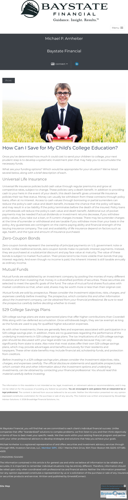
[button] (117, 28)
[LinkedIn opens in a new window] (77, 65)
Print (8, 80)
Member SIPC (49, 447)
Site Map (5, 486)
